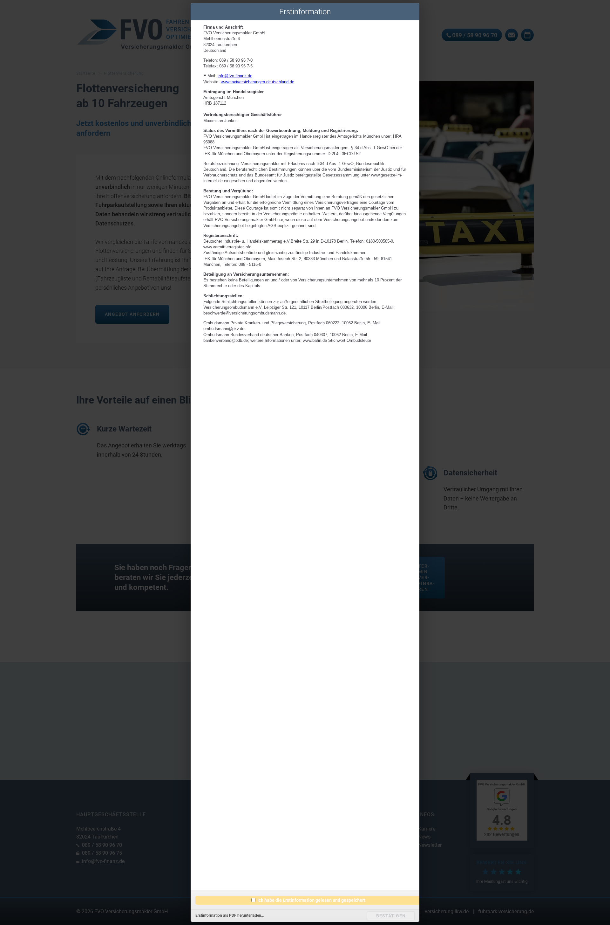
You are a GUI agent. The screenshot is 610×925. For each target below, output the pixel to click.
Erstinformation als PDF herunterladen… (229, 916)
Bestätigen (391, 915)
